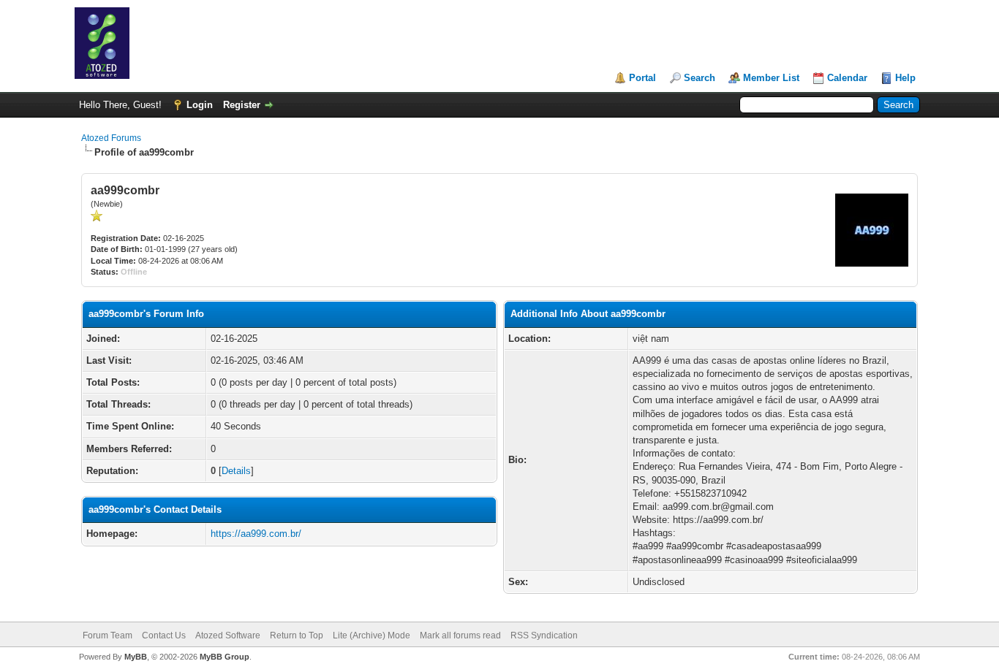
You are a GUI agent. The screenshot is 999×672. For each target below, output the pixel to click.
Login (199, 104)
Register (241, 104)
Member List (771, 77)
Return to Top (296, 635)
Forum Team (107, 635)
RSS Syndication (544, 635)
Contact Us (164, 635)
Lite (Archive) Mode (371, 635)
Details (236, 470)
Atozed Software (227, 635)
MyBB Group (224, 656)
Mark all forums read (460, 635)
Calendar (847, 77)
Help (905, 77)
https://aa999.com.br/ (256, 533)
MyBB (135, 656)
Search (699, 77)
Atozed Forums (111, 138)
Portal (642, 77)
